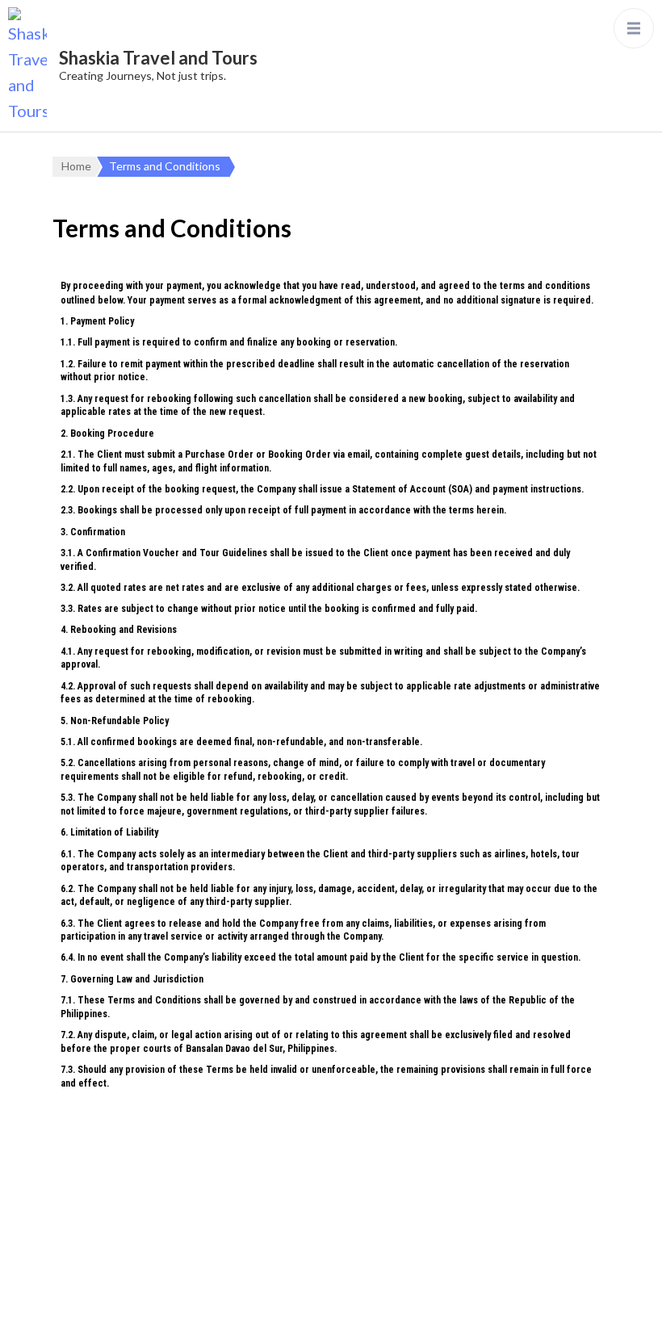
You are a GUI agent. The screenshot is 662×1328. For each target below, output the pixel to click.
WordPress (368, 1299)
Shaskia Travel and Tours (158, 58)
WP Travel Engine (524, 1273)
